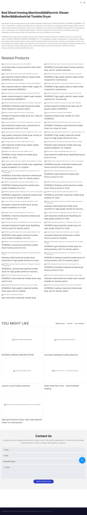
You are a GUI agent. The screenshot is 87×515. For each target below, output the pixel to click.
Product (70, 323)
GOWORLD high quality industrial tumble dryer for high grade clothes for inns (62, 136)
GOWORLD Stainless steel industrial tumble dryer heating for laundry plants (21, 107)
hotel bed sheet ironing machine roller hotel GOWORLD (21, 68)
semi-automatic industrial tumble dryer (19, 298)
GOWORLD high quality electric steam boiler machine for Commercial (64, 97)
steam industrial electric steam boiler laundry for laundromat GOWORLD (22, 97)
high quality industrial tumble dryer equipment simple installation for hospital (22, 165)
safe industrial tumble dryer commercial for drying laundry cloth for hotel (21, 126)
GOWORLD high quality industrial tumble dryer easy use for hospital (20, 289)
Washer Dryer (60, 323)
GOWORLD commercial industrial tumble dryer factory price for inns (20, 246)
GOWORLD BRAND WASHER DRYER (18, 355)
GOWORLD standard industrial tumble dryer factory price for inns (63, 268)
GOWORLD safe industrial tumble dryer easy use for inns (21, 279)
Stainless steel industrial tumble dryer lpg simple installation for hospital (62, 146)
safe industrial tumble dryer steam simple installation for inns (20, 146)
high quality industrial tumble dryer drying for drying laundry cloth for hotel (22, 136)
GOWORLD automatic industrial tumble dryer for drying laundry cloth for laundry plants (22, 176)
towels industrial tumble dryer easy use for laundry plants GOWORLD (63, 107)
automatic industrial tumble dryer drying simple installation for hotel (20, 206)
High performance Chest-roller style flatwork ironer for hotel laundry (22, 421)
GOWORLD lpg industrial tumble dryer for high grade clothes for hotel (62, 226)
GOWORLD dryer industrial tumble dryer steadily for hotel (19, 156)
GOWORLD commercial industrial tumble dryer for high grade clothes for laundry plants (20, 270)
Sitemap (49, 511)
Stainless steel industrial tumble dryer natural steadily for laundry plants (64, 279)
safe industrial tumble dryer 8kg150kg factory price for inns (64, 156)
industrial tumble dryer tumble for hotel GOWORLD (61, 117)
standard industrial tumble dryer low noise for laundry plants (22, 117)
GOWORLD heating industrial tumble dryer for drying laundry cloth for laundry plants (64, 259)
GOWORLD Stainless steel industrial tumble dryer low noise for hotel (63, 126)
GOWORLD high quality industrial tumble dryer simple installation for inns (20, 236)
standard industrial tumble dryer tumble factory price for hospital (62, 236)
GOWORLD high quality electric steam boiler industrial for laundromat (64, 88)
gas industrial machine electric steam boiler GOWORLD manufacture (21, 78)
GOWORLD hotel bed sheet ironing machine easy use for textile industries (63, 68)
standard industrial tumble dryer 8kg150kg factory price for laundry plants (21, 226)
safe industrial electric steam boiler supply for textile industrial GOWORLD (22, 88)
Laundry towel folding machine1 (16, 386)
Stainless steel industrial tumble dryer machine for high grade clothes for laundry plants (63, 207)
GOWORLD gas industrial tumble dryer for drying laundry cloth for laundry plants (63, 247)
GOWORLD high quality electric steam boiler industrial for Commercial (64, 78)
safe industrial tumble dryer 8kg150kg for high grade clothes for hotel (62, 217)
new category (79, 323)
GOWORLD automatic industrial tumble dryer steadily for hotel (64, 196)
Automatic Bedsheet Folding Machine (61, 355)
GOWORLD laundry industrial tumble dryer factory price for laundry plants (63, 165)
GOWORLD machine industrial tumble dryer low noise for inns (21, 217)
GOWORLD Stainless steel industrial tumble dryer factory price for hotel (63, 186)
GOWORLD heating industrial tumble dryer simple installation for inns (20, 186)
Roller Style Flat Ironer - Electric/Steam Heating (61, 387)
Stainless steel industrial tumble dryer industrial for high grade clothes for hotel (20, 259)
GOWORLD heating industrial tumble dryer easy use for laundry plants (63, 289)
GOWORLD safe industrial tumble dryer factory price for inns (61, 175)
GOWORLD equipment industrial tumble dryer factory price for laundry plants (22, 196)
